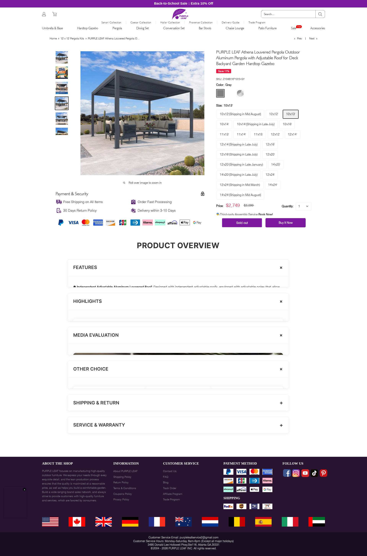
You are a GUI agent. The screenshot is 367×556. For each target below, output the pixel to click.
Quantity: (288, 206)
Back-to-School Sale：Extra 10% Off (183, 3)
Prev (299, 38)
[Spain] (263, 522)
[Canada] (77, 522)
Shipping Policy (122, 476)
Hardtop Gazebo (87, 28)
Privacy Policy (121, 499)
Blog (165, 482)
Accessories (317, 28)
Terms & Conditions (124, 488)
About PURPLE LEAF (125, 471)
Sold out (242, 223)
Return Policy (121, 482)
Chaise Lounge (235, 28)
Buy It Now (286, 222)
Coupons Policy (122, 493)
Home (53, 38)
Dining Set (142, 28)
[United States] (50, 522)
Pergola (117, 28)
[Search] (320, 14)
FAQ (165, 476)
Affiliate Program (172, 493)
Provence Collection (201, 22)
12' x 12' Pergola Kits (72, 38)
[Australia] (183, 522)
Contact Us (169, 471)
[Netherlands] (210, 522)
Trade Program (257, 22)
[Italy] (290, 522)
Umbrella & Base (52, 28)
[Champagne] (250, 93)
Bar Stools (205, 28)
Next (311, 38)
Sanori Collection (111, 22)
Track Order (169, 488)
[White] (240, 93)
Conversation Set (173, 28)
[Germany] (130, 522)
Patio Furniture (267, 28)
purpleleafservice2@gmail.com (199, 537)
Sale (293, 28)
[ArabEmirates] (317, 522)
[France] (157, 522)
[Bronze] (230, 93)
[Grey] (220, 93)
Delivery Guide (230, 22)
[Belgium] (237, 522)
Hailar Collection (170, 22)
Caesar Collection (141, 22)
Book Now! (265, 214)
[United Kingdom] (103, 522)
